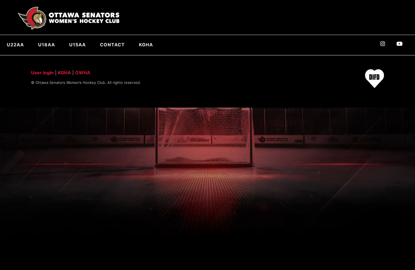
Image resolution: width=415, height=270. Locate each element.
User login (42, 72)
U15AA (77, 44)
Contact (112, 44)
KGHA (146, 44)
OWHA (82, 72)
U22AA (15, 44)
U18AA (46, 44)
